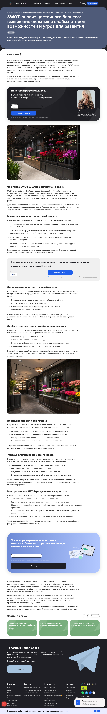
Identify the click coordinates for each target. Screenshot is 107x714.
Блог (8, 687)
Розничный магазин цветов (32, 690)
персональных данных (43, 117)
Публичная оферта (86, 698)
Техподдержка (70, 692)
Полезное (62, 3)
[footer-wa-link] (82, 692)
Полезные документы (14, 695)
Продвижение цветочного (52, 695)
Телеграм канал (12, 700)
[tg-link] (86, 692)
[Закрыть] (103, 700)
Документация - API (72, 698)
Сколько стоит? (70, 687)
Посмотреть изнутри (38, 566)
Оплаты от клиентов (50, 703)
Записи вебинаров (13, 698)
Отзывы (55, 3)
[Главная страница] (17, 3)
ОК (97, 711)
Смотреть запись (24, 113)
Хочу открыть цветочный (32, 687)
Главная (9, 12)
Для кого (47, 3)
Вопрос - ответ (12, 705)
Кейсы (9, 690)
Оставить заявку (93, 3)
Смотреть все (95, 616)
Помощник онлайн (50, 700)
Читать (18, 669)
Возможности (37, 3)
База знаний (11, 703)
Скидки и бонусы (49, 698)
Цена (70, 3)
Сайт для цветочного (50, 690)
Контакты (69, 690)
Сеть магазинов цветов (31, 692)
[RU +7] (14, 107)
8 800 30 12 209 (85, 696)
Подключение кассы (50, 692)
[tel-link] (90, 692)
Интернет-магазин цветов (32, 695)
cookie (65, 711)
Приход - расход (49, 687)
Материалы (17, 12)
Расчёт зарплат (49, 705)
